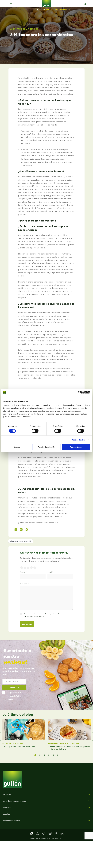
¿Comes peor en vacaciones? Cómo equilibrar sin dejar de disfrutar (69, 747)
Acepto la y (15, 696)
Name (23, 572)
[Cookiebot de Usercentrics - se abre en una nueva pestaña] (79, 392)
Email (50, 572)
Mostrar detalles (78, 440)
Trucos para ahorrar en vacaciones (18, 746)
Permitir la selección (46, 447)
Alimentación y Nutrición (24, 28)
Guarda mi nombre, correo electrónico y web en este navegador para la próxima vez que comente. (47, 615)
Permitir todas (76, 447)
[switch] (35, 431)
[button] (11, 4)
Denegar (17, 447)
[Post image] (23, 729)
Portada (40, 9)
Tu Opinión (25, 583)
